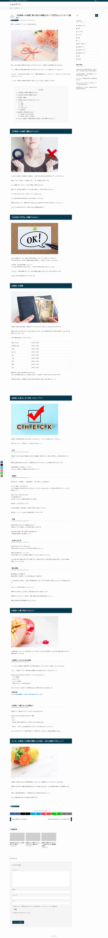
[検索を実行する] (96, 15)
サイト (13, 900)
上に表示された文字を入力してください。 (22, 912)
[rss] (95, 1)
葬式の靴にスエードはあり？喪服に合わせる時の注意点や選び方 (86, 88)
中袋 (22, 105)
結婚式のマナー (81, 46)
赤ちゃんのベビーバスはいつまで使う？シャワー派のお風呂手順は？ (86, 83)
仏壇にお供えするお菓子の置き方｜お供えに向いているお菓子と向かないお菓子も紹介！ (86, 70)
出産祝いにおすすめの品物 (27, 114)
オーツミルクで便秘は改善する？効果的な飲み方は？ (86, 79)
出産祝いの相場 (22, 97)
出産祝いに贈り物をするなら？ (26, 112)
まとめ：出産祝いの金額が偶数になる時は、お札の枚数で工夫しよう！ (37, 118)
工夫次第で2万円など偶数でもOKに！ (28, 95)
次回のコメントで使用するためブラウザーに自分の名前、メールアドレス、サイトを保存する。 (36, 906)
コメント (15, 870)
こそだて (80, 34)
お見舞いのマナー (82, 25)
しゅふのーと (15, 4)
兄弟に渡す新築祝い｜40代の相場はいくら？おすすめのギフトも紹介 (86, 74)
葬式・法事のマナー (82, 43)
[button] (15, 814)
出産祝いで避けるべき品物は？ (28, 116)
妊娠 (79, 37)
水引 (22, 102)
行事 (79, 56)
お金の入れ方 (24, 107)
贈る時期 (23, 109)
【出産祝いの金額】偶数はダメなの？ (28, 92)
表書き (22, 103)
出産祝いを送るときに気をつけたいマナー (29, 100)
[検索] (97, 1)
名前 (14, 889)
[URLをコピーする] (67, 814)
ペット (79, 40)
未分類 (79, 59)
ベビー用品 (80, 31)
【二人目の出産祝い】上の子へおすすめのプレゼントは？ (27, 694)
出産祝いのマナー (15, 20)
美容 (79, 28)
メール (14, 895)
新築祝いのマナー (82, 53)
